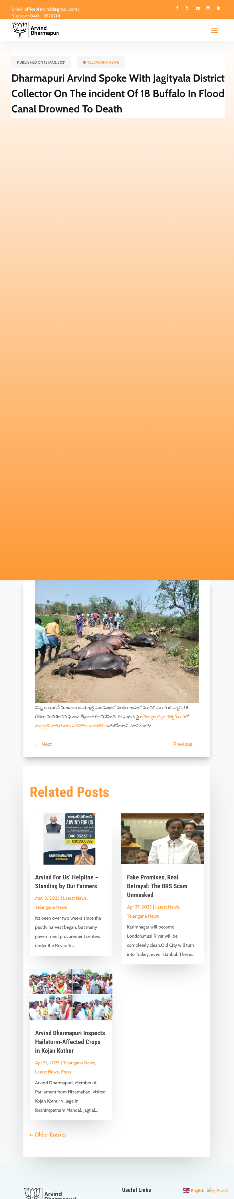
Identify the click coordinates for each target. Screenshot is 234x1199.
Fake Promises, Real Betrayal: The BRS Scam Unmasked (157, 886)
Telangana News (103, 62)
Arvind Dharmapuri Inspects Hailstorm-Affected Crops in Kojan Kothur (70, 1042)
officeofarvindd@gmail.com (51, 9)
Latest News (75, 898)
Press (66, 1072)
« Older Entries (48, 1134)
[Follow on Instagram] (208, 8)
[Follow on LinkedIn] (218, 8)
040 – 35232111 (45, 16)
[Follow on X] (187, 8)
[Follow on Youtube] (198, 8)
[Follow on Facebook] (177, 8)
